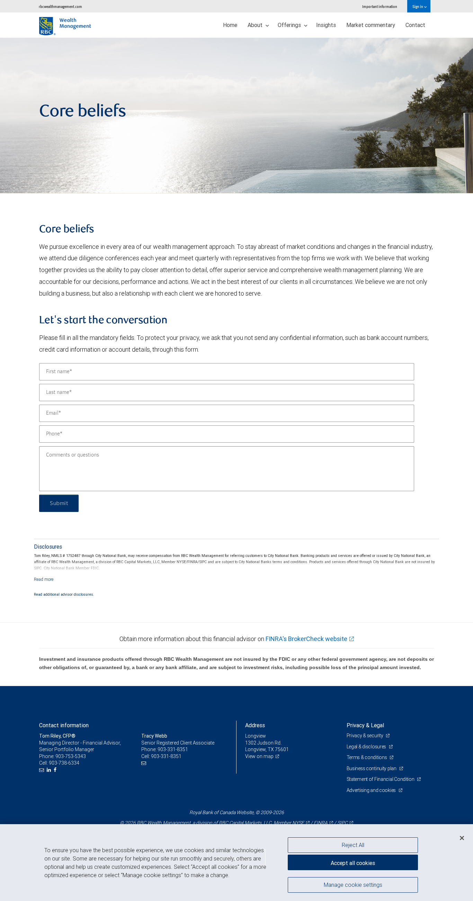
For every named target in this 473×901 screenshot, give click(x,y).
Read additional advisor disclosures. (64, 594)
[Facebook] (56, 770)
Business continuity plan (372, 768)
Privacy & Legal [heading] (365, 725)
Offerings (290, 24)
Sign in (418, 6)
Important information (379, 6)
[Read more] (44, 579)
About (256, 24)
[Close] (462, 838)
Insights (326, 24)
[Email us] (42, 770)
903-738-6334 (64, 763)
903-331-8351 (173, 749)
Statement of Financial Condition (381, 779)
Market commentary (370, 24)
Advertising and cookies (372, 790)
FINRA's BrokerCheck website (306, 639)
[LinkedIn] (50, 770)
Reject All (353, 844)
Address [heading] (255, 725)
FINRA (321, 823)
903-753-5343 (70, 756)
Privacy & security (365, 735)
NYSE (298, 823)
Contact (415, 24)
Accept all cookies (353, 862)
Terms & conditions (367, 757)
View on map (259, 756)
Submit (59, 503)
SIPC (342, 823)
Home (230, 24)
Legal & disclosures (367, 747)
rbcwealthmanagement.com (60, 6)
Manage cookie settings (353, 884)
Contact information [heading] (64, 725)
